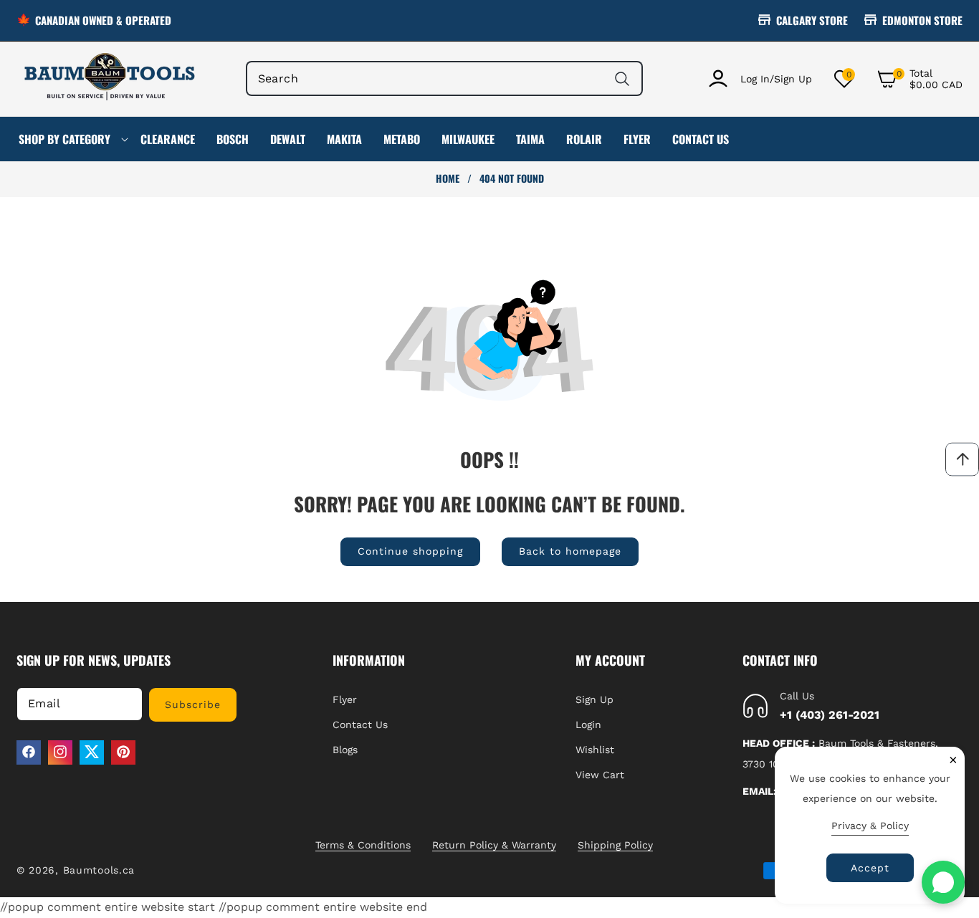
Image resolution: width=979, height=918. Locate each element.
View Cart (600, 774)
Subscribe (193, 703)
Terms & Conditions (363, 845)
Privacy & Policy (870, 825)
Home (447, 178)
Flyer (345, 698)
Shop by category (64, 139)
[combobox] (444, 78)
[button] (920, 78)
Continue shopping (410, 551)
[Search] (621, 78)
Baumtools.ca (99, 870)
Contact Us (360, 724)
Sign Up (594, 698)
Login (588, 724)
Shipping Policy (615, 845)
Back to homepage (570, 551)
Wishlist (595, 749)
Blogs (345, 749)
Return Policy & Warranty (494, 845)
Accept (870, 868)
